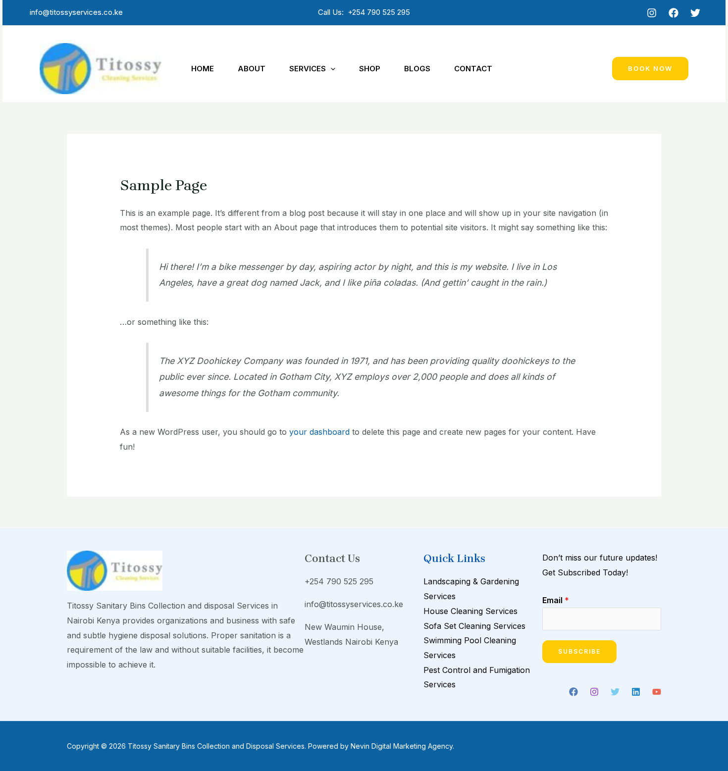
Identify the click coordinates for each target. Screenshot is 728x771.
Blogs (417, 68)
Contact (473, 68)
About (251, 68)
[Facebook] (673, 13)
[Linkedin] (635, 691)
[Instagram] (652, 13)
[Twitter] (695, 13)
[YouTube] (656, 691)
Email (555, 600)
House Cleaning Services (470, 611)
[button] (330, 69)
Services (307, 68)
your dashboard (319, 432)
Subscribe (579, 651)
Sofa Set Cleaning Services (474, 626)
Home (202, 68)
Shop (369, 68)
